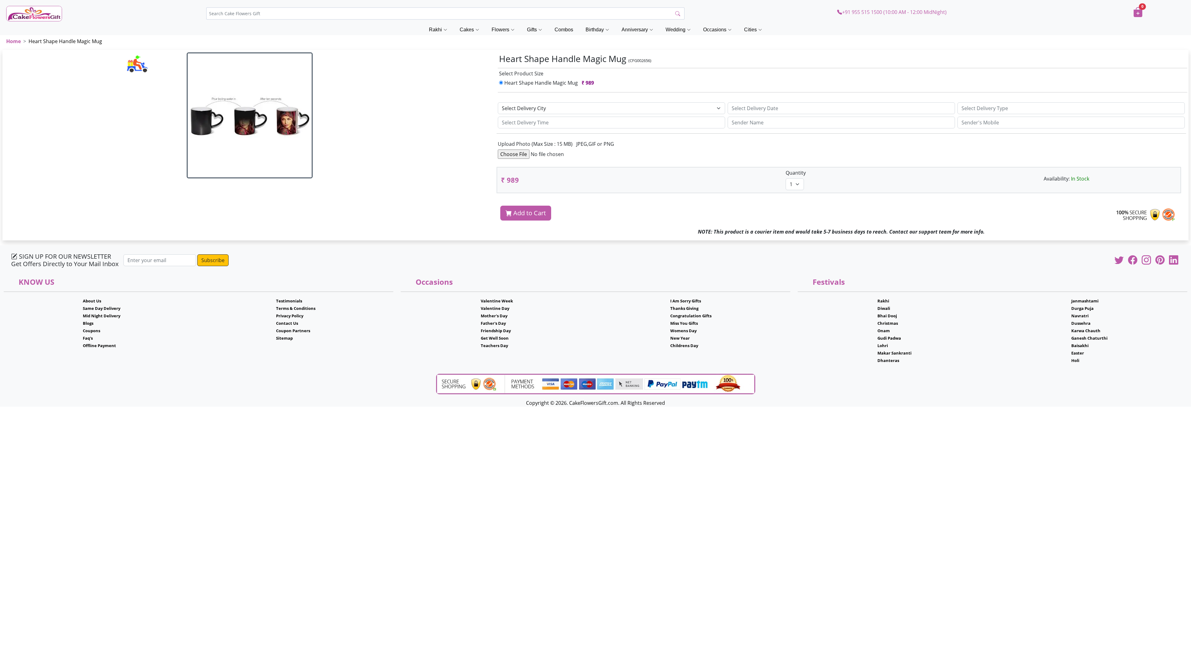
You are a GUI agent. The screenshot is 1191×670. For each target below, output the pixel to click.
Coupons (91, 330)
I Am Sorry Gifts (685, 301)
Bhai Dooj (887, 316)
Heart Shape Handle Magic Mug (548, 82)
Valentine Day (495, 308)
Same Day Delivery (101, 308)
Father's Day (493, 323)
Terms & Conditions (295, 308)
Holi (1075, 360)
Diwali (883, 308)
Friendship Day (496, 330)
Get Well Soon (495, 338)
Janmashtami (1085, 301)
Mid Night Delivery (101, 316)
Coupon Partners (293, 330)
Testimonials (289, 301)
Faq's (88, 338)
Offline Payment (99, 345)
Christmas (887, 323)
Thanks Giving (684, 308)
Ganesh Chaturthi (1089, 338)
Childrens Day (684, 345)
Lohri (882, 345)
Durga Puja (1082, 308)
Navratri (1080, 316)
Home (13, 41)
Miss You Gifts (684, 323)
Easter (1077, 353)
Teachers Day (494, 345)
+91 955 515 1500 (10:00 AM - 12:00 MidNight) (894, 12)
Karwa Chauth (1085, 330)
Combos (564, 29)
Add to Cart (529, 213)
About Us (92, 301)
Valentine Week (497, 301)
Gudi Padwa (889, 338)
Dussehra (1081, 323)
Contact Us (287, 323)
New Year (680, 338)
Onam (883, 330)
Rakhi (883, 301)
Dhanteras (888, 360)
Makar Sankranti (894, 353)
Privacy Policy (289, 316)
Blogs (88, 323)
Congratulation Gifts (690, 316)
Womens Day (683, 330)
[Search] (677, 13)
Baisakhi (1080, 345)
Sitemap (284, 338)
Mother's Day (494, 316)
